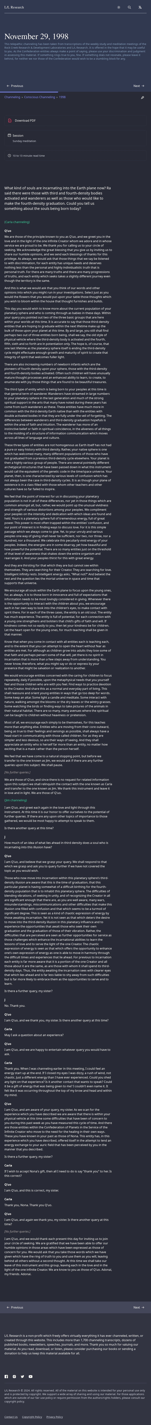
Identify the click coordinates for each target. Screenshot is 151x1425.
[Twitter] (22, 1376)
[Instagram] (14, 1376)
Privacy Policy (54, 1417)
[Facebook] (6, 1376)
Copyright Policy (32, 1417)
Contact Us (11, 1417)
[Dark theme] (119, 7)
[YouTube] (30, 1376)
